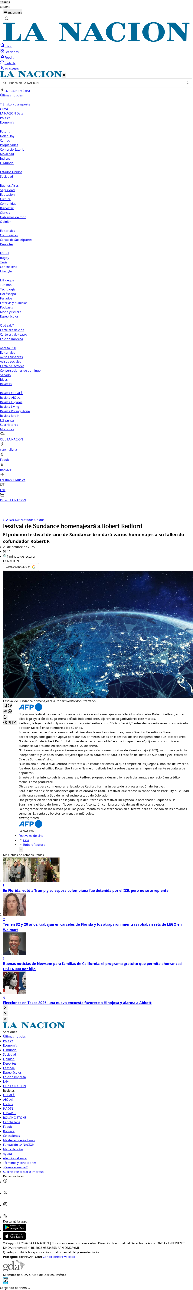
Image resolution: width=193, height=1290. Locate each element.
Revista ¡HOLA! (10, 398)
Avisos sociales (10, 361)
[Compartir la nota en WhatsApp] (10, 711)
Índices (5, 158)
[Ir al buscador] (7, 18)
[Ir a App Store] (14, 1239)
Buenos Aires (9, 185)
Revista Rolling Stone (15, 411)
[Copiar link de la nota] (5, 717)
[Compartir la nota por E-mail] (14, 722)
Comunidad (8, 204)
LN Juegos (7, 280)
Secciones (12, 52)
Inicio (8, 46)
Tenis (3, 262)
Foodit (9, 57)
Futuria (5, 131)
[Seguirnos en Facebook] (5, 1182)
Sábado (5, 375)
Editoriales (7, 231)
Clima (4, 109)
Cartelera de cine (12, 330)
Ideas (4, 379)
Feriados (6, 298)
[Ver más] (21, 849)
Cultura (5, 199)
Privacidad (67, 1257)
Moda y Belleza (10, 312)
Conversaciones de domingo (20, 370)
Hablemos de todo (13, 217)
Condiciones (51, 1257)
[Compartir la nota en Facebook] (5, 722)
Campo (5, 140)
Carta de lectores (12, 366)
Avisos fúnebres (11, 357)
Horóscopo (8, 294)
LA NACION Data (11, 113)
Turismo (6, 285)
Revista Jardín (9, 416)
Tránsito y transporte (15, 104)
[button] (96, 287)
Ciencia (5, 213)
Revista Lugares (11, 402)
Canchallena (8, 267)
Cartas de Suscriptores (16, 240)
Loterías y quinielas (13, 303)
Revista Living (9, 407)
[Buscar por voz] (187, 83)
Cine (26, 840)
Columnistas (9, 235)
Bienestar (7, 208)
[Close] (5, 1007)
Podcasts (6, 307)
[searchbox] (95, 83)
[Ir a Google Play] (14, 1230)
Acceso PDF (8, 348)
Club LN (10, 63)
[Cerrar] (64, 75)
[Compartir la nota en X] (10, 722)
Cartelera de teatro (13, 334)
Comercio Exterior (13, 149)
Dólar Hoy (7, 136)
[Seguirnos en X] (5, 1193)
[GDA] (14, 1270)
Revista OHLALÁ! (11, 393)
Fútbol (4, 253)
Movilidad (7, 154)
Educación (7, 195)
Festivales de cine (31, 836)
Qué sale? (7, 325)
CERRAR (5, 2)
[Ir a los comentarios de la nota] (10, 705)
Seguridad (7, 190)
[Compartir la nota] (5, 711)
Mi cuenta (12, 69)
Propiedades (9, 145)
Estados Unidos (11, 172)
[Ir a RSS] (5, 1217)
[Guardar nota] (5, 705)
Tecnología (7, 289)
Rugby (4, 258)
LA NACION (12, 520)
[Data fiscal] (5, 1283)
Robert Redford (34, 845)
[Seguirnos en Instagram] (5, 1205)
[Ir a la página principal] (96, 41)
